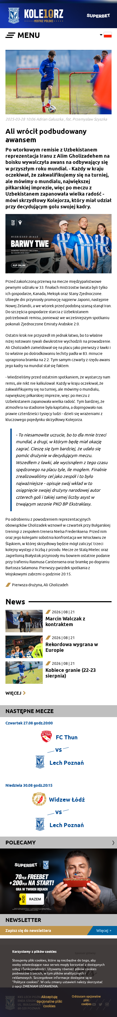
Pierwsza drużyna (27, 585)
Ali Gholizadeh (56, 585)
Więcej (13, 693)
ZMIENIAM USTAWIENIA (40, 986)
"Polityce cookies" (25, 982)
